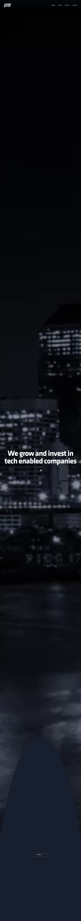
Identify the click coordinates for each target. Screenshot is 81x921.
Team (60, 5)
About (53, 5)
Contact (74, 5)
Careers (67, 5)
